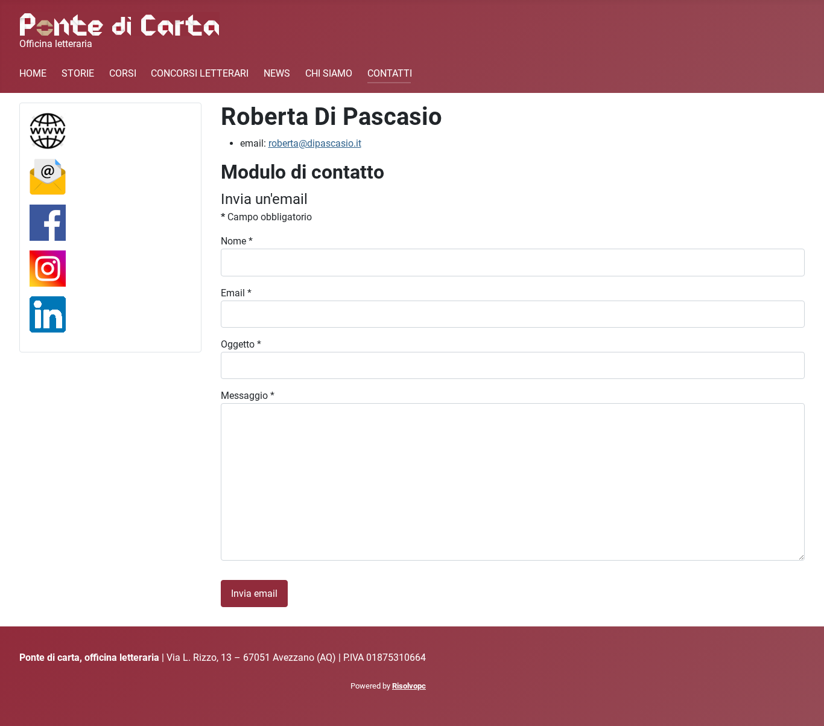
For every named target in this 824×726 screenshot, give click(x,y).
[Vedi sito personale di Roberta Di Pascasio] (48, 130)
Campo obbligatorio (266, 217)
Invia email (254, 593)
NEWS (277, 73)
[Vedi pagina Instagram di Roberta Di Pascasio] (48, 267)
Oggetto (241, 344)
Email (236, 293)
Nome (237, 241)
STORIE (78, 73)
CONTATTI (389, 73)
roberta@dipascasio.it (314, 143)
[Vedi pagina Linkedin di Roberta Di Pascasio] (48, 313)
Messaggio (247, 395)
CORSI (122, 73)
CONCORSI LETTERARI (200, 73)
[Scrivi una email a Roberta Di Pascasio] (48, 176)
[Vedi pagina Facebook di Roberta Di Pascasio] (48, 222)
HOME (32, 73)
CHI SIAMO (328, 73)
